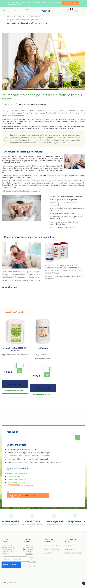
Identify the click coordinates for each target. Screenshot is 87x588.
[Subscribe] (13, 559)
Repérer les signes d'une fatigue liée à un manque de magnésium (64, 223)
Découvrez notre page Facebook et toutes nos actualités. (30, 549)
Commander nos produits (29, 495)
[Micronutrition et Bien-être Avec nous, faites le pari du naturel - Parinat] (44, 11)
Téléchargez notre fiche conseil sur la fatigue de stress (21, 280)
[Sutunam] (12, 583)
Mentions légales (69, 549)
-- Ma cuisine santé (14, 476)
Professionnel (71, 3)
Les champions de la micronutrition (20, 486)
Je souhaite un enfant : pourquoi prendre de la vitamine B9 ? (28, 456)
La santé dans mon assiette (17, 473)
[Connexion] (67, 10)
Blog (20, 16)
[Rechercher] (77, 437)
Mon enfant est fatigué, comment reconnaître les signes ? (27, 459)
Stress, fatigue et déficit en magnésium (63, 200)
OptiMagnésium (42, 348)
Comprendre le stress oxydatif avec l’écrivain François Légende (29, 453)
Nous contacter (48, 553)
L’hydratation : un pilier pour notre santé (21, 449)
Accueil (10, 16)
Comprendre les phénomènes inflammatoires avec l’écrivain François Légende (34, 462)
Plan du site (68, 545)
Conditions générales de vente (73, 553)
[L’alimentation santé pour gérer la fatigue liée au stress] (43, 62)
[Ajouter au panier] (19, 370)
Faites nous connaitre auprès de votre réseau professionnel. (30, 561)
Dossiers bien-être (33, 16)
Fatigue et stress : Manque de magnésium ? (23, 19)
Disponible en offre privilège (15, 312)
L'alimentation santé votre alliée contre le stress (66, 196)
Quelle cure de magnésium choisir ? (62, 213)
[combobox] (20, 10)
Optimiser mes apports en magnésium (63, 227)
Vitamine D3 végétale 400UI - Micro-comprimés (15, 349)
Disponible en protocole (15, 391)
